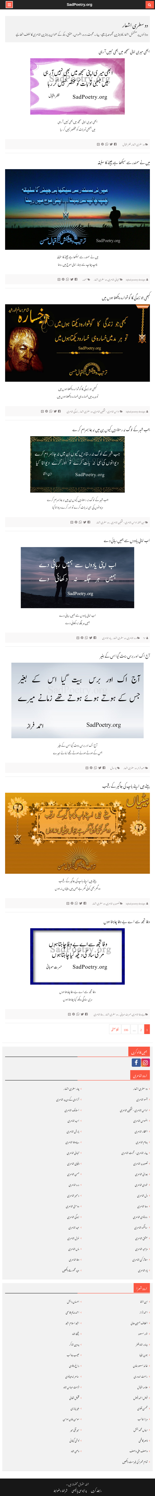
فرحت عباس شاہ (71, 1386)
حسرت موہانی (125, 1014)
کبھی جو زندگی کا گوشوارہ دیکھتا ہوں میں (126, 296)
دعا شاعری (142, 1205)
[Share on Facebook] (116, 144)
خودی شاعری (141, 1184)
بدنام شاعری (142, 1141)
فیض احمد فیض (140, 1397)
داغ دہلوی (74, 1365)
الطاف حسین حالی (139, 1322)
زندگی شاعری (72, 411)
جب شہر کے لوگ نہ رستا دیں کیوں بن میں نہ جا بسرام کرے (111, 428)
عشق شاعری (141, 1237)
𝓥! (144, 637)
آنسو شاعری (142, 1099)
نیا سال (113, 767)
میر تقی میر (75, 1429)
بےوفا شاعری (138, 1014)
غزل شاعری (73, 1237)
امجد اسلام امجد (72, 1322)
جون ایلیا (143, 1354)
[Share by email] (99, 144)
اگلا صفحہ (115, 1029)
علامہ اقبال (142, 1386)
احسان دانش (73, 1301)
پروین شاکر (74, 1344)
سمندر (84, 279)
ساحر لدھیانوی (72, 1376)
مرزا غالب (143, 1418)
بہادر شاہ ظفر (142, 1344)
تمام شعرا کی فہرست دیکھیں (135, 1461)
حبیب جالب (73, 1354)
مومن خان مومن (71, 1418)
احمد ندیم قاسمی (72, 1311)
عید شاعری (74, 1226)
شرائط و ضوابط (60, 1490)
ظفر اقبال (127, 144)
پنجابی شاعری (73, 1163)
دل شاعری (142, 1195)
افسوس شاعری (140, 1120)
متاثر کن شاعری (140, 1259)
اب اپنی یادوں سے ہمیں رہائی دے (127, 539)
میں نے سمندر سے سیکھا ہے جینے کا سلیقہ (124, 161)
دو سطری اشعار (138, 144)
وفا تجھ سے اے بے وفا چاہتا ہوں (127, 920)
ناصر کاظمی (143, 1440)
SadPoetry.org (79, 4)
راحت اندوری (141, 1376)
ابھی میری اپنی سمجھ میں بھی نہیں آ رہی (124, 50)
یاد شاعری (106, 637)
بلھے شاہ (75, 1333)
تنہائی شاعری (113, 279)
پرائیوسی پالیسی (79, 1490)
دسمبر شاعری (73, 1195)
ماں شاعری (73, 1248)
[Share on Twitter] (112, 144)
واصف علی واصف (138, 1450)
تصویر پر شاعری (112, 903)
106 (126, 1029)
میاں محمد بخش (141, 1429)
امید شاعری (73, 1120)
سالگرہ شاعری (141, 1226)
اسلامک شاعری (72, 1109)
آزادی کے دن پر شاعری (67, 1099)
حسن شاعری (73, 1173)
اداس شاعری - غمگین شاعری (106, 411)
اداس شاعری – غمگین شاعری (134, 1109)
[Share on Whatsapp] (107, 144)
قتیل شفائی (74, 1397)
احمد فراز (141, 767)
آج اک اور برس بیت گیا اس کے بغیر (125, 655)
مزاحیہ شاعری (141, 1248)
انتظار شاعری (141, 1130)
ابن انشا (141, 522)
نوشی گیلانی (74, 1440)
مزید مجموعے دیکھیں (70, 1269)
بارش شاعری (73, 1130)
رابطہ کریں (96, 1490)
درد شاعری (132, 637)
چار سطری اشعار (71, 1088)
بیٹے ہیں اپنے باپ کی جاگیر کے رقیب (126, 785)
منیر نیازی (75, 1407)
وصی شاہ (75, 1450)
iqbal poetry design (135, 279)
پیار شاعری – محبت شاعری (135, 1152)
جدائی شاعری (141, 1173)
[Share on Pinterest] (103, 144)
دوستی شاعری (72, 1205)
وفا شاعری (98, 1014)
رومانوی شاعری (140, 1216)
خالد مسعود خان (140, 1365)
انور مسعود (143, 1333)
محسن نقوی (142, 1407)
